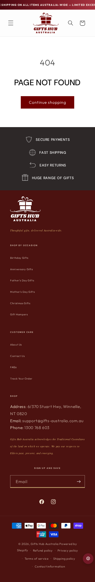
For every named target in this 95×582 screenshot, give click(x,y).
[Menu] (10, 23)
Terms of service (37, 558)
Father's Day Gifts (22, 280)
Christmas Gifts (20, 303)
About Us (16, 344)
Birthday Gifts (19, 258)
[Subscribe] (79, 481)
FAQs (13, 367)
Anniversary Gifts (21, 269)
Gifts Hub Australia (45, 544)
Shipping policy (64, 558)
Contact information (50, 566)
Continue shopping (47, 102)
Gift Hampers (19, 314)
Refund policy (43, 550)
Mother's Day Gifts (22, 292)
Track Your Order (21, 378)
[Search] (70, 23)
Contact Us (17, 356)
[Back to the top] (88, 558)
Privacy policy (68, 550)
